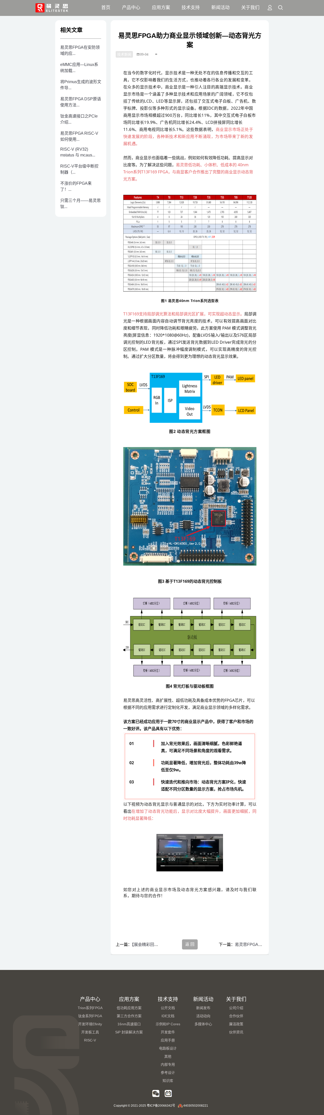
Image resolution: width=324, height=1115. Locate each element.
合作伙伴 (236, 1016)
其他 (167, 1056)
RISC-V (90, 1040)
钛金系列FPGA (90, 1016)
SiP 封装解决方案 (129, 1032)
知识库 (168, 1081)
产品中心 (131, 7)
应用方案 (161, 7)
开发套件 (168, 1032)
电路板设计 (168, 1048)
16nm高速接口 (129, 1024)
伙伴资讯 (236, 1032)
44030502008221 (195, 1105)
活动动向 (203, 1016)
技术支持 (190, 7)
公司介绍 (236, 1008)
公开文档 (168, 1008)
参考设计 (168, 1073)
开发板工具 (90, 1032)
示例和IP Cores (168, 1024)
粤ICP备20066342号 (161, 1105)
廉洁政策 (236, 1024)
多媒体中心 (203, 1024)
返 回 (189, 944)
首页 (105, 7)
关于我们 (250, 7)
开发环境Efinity (90, 1024)
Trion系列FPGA (90, 1008)
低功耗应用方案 (129, 1008)
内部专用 (168, 1064)
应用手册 (168, 1040)
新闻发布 (203, 1008)
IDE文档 (167, 1016)
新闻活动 (220, 7)
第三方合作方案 (129, 1016)
